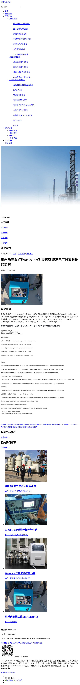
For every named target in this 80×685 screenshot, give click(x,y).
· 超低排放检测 (14, 57)
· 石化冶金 (13, 135)
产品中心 (8, 16)
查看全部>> (5, 437)
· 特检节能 (13, 133)
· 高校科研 (13, 130)
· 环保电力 (13, 138)
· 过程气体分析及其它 (17, 80)
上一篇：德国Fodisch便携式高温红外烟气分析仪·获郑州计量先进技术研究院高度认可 (32, 424)
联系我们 (8, 143)
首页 (6, 11)
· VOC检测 (13, 19)
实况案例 (8, 128)
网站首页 (4, 643)
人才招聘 (8, 140)
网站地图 (4, 672)
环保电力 (29, 254)
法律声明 (11, 672)
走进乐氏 (8, 14)
